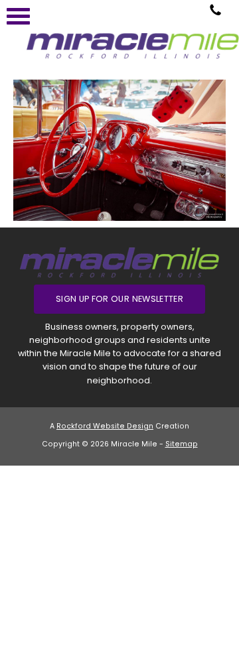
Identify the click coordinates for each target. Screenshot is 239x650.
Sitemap (181, 444)
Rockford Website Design (104, 426)
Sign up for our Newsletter (119, 298)
